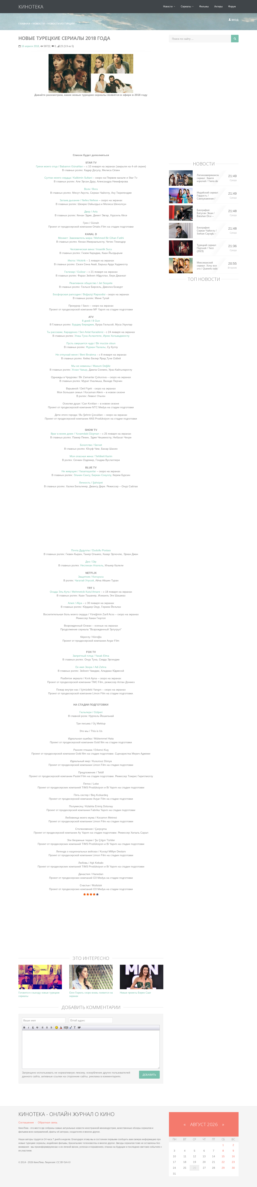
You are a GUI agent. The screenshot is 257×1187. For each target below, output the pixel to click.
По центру (47, 1027)
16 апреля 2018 (30, 46)
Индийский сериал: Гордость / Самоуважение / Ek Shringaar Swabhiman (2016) (208, 195)
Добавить (149, 1074)
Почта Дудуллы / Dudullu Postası (91, 550)
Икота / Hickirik (77, 260)
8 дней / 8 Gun (91, 320)
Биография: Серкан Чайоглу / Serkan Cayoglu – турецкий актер (207, 230)
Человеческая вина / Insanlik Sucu (91, 249)
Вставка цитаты (70, 1027)
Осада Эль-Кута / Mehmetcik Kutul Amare (75, 591)
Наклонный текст (29, 1027)
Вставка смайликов (56, 1027)
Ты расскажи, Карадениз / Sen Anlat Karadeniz (75, 331)
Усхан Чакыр (79, 369)
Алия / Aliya (75, 603)
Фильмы (204, 6)
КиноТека (30, 6)
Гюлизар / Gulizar (75, 271)
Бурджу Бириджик (83, 324)
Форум (232, 6)
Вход (235, 19)
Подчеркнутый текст (33, 1027)
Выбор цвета (61, 1027)
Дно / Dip (90, 561)
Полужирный (24, 1027)
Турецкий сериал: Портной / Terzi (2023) (207, 248)
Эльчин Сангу (82, 475)
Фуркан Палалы (96, 347)
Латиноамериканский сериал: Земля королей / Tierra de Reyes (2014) (208, 178)
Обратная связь (47, 1122)
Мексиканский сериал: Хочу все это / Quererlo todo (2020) (207, 265)
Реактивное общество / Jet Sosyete (91, 283)
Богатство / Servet (91, 444)
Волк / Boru (91, 188)
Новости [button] (168, 6)
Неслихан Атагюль (91, 565)
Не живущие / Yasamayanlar (79, 471)
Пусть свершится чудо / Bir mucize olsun (91, 343)
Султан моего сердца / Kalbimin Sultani (68, 177)
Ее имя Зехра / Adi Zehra (90, 666)
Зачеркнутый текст (37, 1027)
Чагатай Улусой (84, 580)
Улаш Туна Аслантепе (88, 335)
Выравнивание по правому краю (51, 1027)
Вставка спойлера (79, 1027)
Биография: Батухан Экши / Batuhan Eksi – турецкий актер (205, 213)
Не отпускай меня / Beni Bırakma (76, 354)
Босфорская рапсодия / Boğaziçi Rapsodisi (79, 294)
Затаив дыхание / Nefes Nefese (79, 200)
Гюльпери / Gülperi (91, 712)
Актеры (218, 6)
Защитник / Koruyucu (91, 576)
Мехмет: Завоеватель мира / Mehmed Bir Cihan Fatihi (91, 237)
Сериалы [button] (186, 6)
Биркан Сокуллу (101, 475)
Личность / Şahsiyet (91, 482)
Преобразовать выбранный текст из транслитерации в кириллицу (75, 1027)
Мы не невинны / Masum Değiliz (90, 365)
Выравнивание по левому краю (42, 1027)
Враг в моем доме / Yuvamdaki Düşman (75, 433)
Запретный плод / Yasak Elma (91, 655)
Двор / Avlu (91, 211)
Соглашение (26, 1122)
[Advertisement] (90, 123)
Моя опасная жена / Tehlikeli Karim (91, 456)
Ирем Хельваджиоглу (116, 335)
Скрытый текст (66, 1027)
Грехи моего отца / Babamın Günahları (59, 166)
